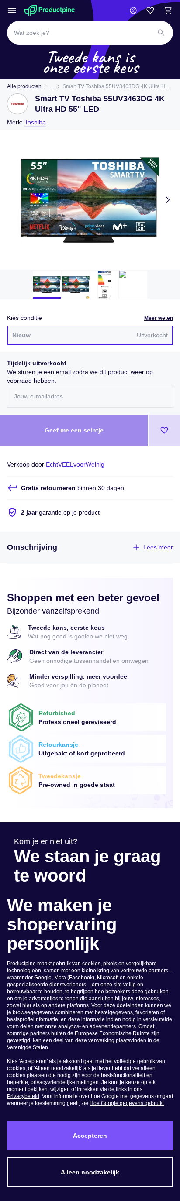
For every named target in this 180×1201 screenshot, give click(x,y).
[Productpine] (49, 10)
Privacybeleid (23, 1096)
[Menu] (12, 10)
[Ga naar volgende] (168, 200)
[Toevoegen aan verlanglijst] (164, 430)
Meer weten (158, 318)
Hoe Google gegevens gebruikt (127, 1103)
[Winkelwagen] (168, 10)
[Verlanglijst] (150, 10)
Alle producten (24, 86)
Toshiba (35, 122)
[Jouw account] (133, 10)
